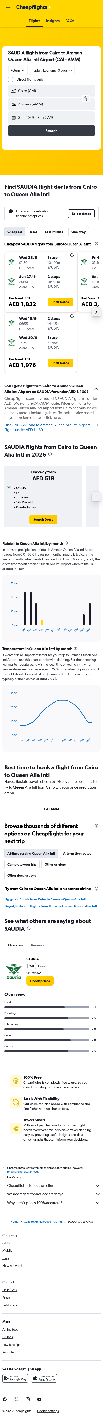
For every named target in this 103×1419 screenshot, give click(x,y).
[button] (8, 7)
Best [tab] (33, 232)
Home (14, 1221)
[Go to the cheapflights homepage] (34, 7)
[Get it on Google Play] (15, 1378)
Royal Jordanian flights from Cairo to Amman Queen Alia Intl (51, 906)
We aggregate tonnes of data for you (36, 1194)
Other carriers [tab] (55, 864)
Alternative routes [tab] (77, 853)
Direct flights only (30, 79)
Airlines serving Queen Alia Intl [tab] (31, 853)
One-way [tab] (78, 232)
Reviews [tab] (37, 945)
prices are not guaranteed (22, 1171)
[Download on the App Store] (44, 1378)
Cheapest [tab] (14, 232)
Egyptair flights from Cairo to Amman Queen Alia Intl (45, 899)
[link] (43, 519)
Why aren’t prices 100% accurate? (34, 1202)
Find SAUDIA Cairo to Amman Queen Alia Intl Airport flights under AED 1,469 (47, 427)
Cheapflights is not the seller (30, 1185)
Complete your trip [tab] (21, 864)
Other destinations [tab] (21, 875)
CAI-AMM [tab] (51, 809)
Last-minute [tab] (54, 232)
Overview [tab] (15, 945)
